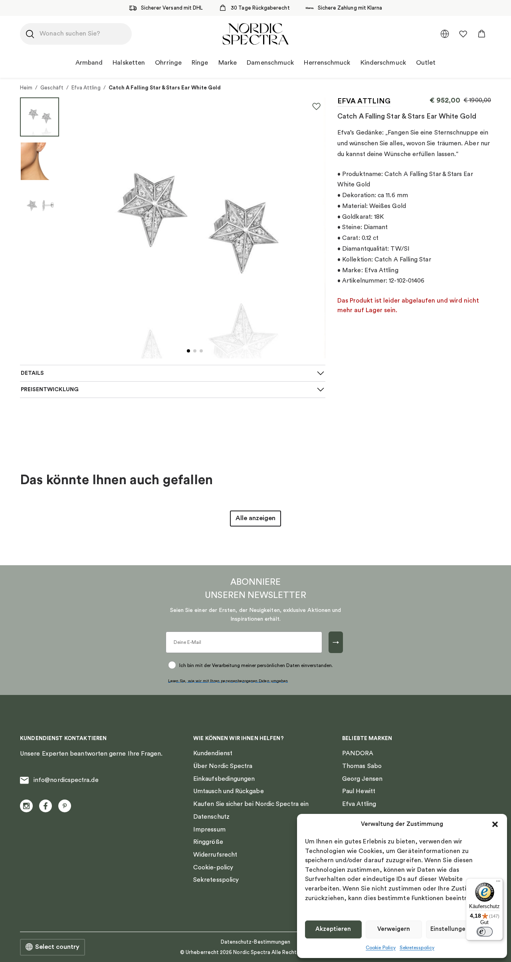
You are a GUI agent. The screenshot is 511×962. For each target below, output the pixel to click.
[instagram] (26, 806)
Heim (26, 87)
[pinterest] (64, 806)
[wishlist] (463, 34)
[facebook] (45, 806)
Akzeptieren (333, 929)
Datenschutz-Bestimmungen (256, 941)
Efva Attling (86, 87)
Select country (57, 947)
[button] (495, 824)
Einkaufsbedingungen (224, 779)
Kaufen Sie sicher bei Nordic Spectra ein (251, 804)
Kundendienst (212, 753)
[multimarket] (445, 34)
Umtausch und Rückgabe (228, 791)
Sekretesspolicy (417, 947)
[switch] (485, 931)
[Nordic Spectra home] (255, 34)
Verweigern (393, 929)
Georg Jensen (362, 779)
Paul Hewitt (358, 791)
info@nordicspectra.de (66, 780)
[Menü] (498, 883)
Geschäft (51, 87)
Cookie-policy (213, 867)
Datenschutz (211, 817)
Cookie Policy (381, 947)
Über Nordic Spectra (222, 766)
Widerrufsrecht (215, 854)
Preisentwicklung (50, 389)
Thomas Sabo (362, 766)
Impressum (209, 829)
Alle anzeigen (255, 518)
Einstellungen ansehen (462, 929)
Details (32, 373)
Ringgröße (208, 842)
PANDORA (358, 753)
